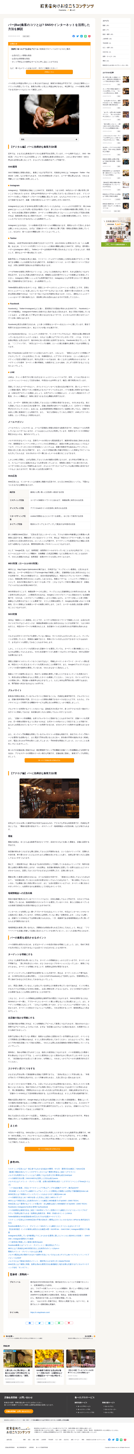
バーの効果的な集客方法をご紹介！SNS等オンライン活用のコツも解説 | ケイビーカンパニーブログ (47, 1210)
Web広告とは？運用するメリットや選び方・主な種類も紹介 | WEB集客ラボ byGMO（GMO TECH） (48, 1204)
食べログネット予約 (84, 1409)
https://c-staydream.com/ (40, 1312)
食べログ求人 (109, 1412)
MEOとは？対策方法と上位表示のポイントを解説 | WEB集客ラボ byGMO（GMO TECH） (44, 1201)
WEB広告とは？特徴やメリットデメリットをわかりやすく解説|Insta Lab (37, 1194)
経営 (106, 30)
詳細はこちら (49, 72)
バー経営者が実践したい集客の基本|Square (25, 1242)
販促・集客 (26, 36)
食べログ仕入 (109, 1406)
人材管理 (108, 39)
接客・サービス (110, 56)
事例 (106, 61)
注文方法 (107, 52)
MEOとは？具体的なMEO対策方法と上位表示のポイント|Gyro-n (33, 1248)
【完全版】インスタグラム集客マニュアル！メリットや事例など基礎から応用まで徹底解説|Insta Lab (48, 1191)
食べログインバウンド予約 (86, 1412)
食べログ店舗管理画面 (42, 1447)
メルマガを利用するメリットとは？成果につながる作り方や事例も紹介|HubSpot (40, 1175)
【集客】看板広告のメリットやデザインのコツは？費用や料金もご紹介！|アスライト (42, 1172)
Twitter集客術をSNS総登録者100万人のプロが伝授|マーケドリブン (34, 1217)
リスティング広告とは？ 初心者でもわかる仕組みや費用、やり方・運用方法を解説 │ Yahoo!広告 (46, 1169)
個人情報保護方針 (21, 1447)
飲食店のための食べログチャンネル (15, 1382)
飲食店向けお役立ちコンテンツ (67, 7)
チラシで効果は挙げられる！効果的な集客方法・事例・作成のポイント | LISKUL (40, 1213)
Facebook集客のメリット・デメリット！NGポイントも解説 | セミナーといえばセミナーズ (44, 1226)
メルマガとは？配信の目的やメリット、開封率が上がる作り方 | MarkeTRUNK (39, 1261)
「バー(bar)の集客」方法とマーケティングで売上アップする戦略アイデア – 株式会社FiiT (43, 1188)
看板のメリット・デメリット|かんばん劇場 (25, 1252)
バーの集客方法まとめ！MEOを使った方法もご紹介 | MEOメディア (35, 1197)
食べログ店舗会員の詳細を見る (49, 760)
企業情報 (31, 1447)
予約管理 (107, 43)
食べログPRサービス (84, 1406)
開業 (106, 25)
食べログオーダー (110, 1409)
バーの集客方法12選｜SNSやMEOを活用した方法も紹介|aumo (33, 1178)
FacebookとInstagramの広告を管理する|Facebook (28, 1207)
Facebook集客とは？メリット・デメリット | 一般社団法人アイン (34, 1245)
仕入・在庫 (108, 47)
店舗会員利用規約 (10, 1447)
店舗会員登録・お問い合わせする (18, 1411)
